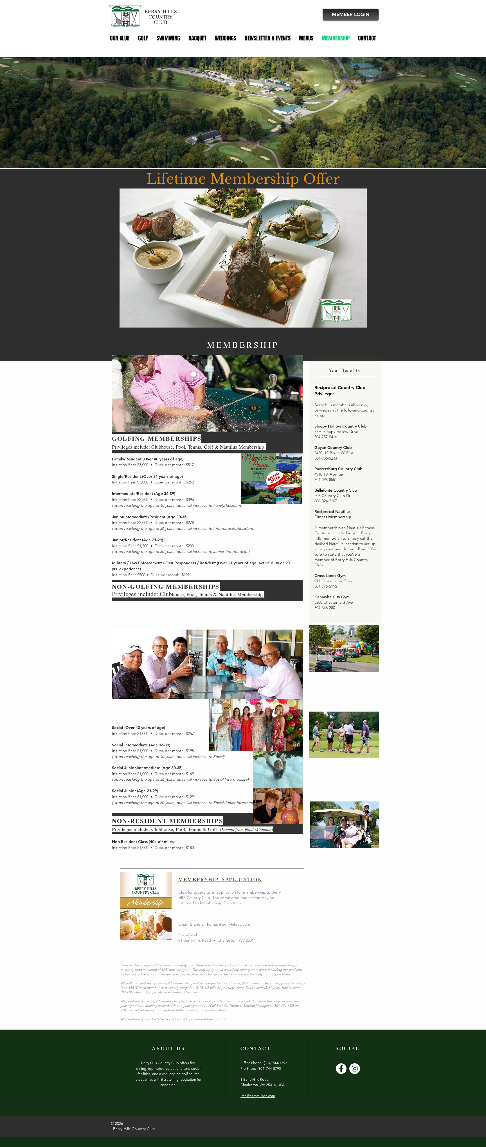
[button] (359, 321)
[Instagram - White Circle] (354, 1068)
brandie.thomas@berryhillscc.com (168, 1010)
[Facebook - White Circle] (341, 1068)
